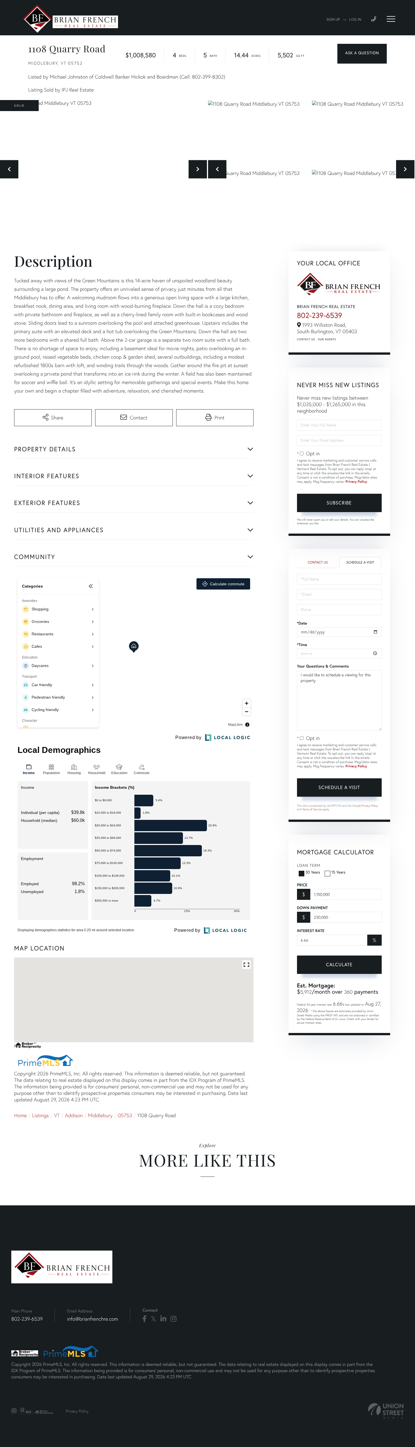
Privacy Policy (356, 482)
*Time (302, 644)
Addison (74, 1115)
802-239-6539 (319, 315)
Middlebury (100, 1115)
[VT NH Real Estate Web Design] (386, 1411)
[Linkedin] (163, 1319)
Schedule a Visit (360, 562)
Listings (40, 1115)
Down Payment (312, 907)
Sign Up (333, 19)
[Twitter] (153, 1319)
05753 (125, 1115)
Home (20, 1115)
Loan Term (308, 865)
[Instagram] (173, 1319)
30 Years (312, 872)
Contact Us (306, 339)
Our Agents (327, 339)
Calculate (339, 964)
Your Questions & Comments (323, 666)
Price (302, 884)
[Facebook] (144, 1319)
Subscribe (339, 503)
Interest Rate (310, 930)
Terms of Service (312, 809)
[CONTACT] (362, 54)
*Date (302, 623)
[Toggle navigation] (391, 19)
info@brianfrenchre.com (92, 1319)
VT (57, 1115)
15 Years (338, 872)
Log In (355, 19)
